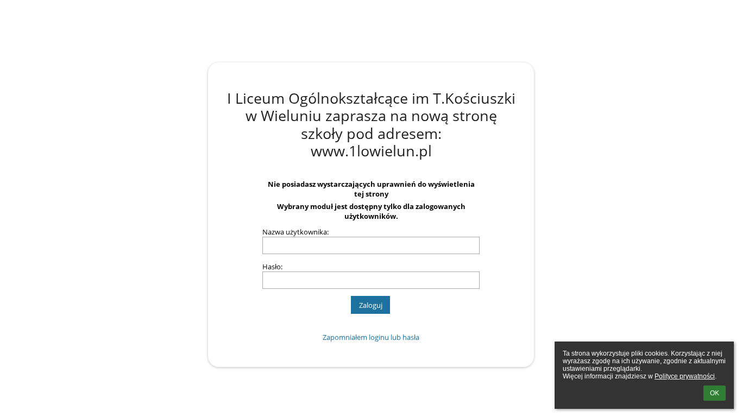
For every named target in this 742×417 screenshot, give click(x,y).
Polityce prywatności (685, 376)
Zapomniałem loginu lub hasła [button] (371, 337)
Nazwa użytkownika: (295, 232)
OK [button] (714, 393)
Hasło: (272, 266)
